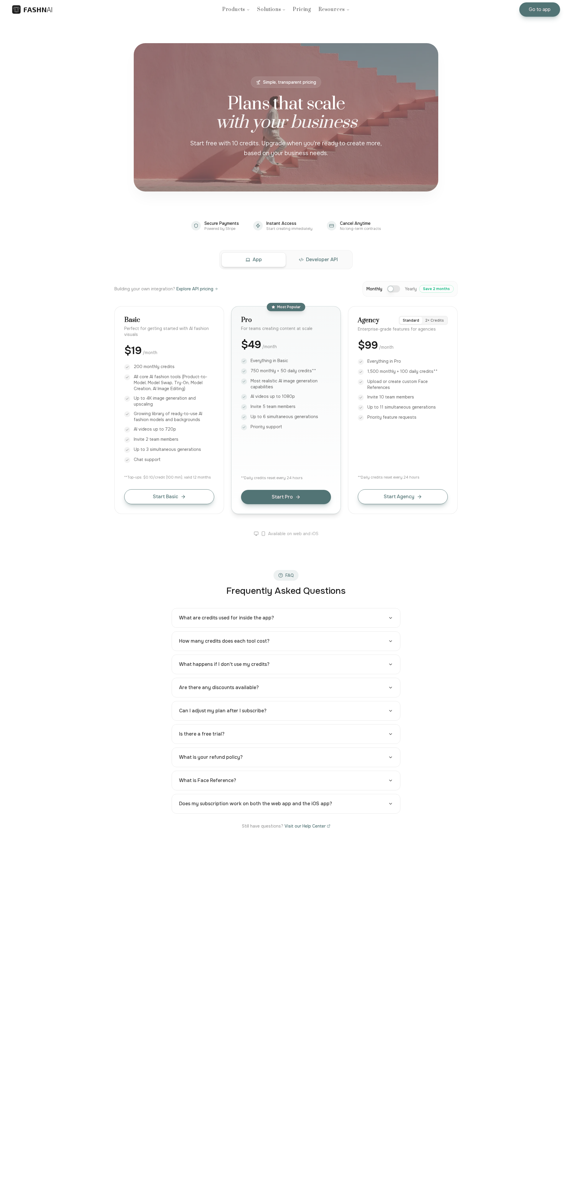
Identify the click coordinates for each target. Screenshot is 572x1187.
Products (233, 9)
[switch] (393, 288)
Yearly (427, 289)
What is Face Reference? (207, 780)
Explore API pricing (194, 289)
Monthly (374, 289)
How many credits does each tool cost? (224, 641)
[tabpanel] (286, 555)
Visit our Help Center (305, 826)
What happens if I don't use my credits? (224, 664)
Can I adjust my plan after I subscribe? (222, 711)
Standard (411, 320)
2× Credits (434, 320)
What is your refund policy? (211, 757)
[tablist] (286, 259)
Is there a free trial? (201, 734)
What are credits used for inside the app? (226, 618)
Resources (331, 9)
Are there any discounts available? (219, 687)
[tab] (253, 259)
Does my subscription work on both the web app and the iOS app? (255, 803)
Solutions (269, 9)
